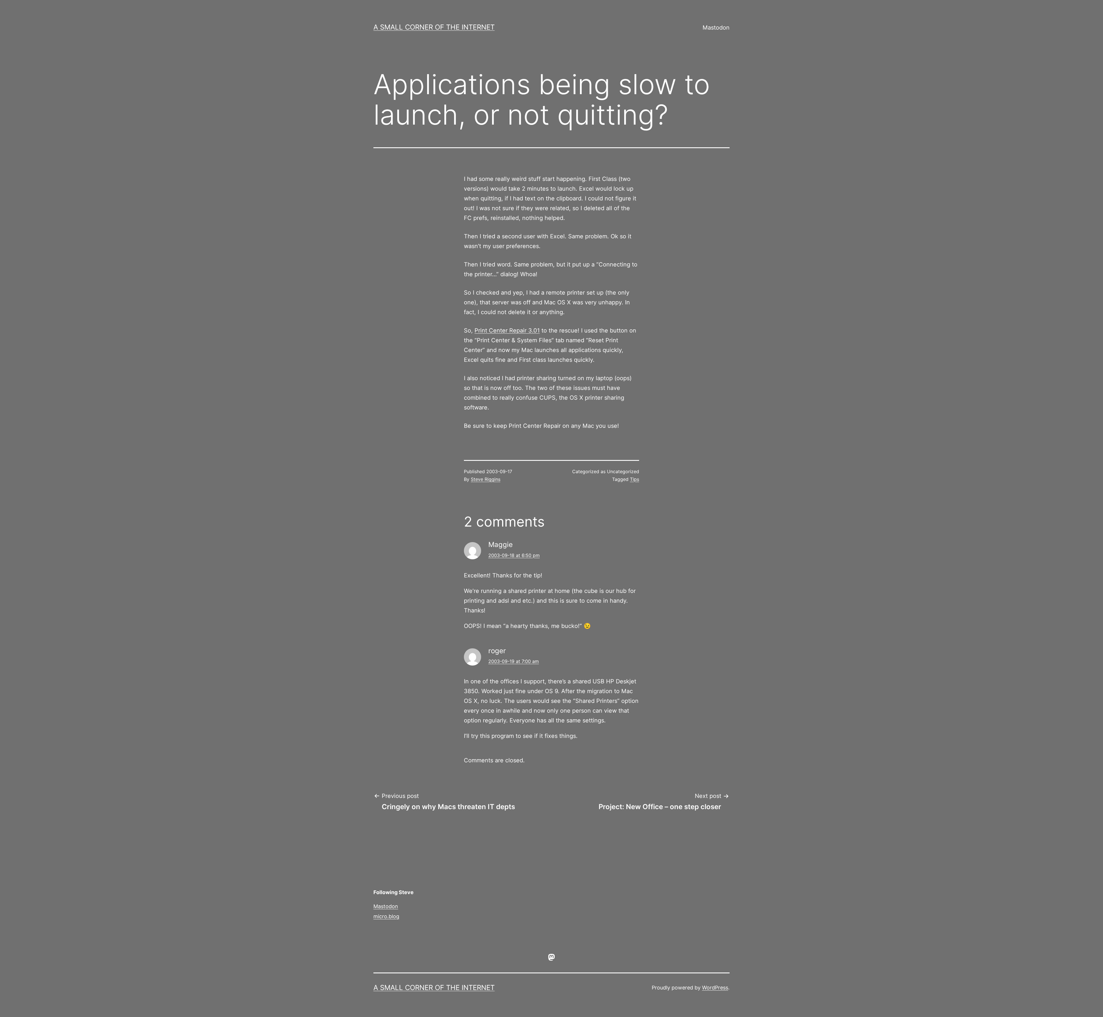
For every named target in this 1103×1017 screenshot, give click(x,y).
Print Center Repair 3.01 (507, 330)
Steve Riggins (485, 479)
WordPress (715, 988)
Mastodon (716, 27)
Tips (634, 479)
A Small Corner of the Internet (434, 27)
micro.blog (386, 916)
